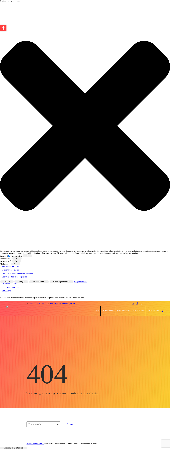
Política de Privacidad (10, 287)
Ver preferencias (39, 281)
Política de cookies (9, 284)
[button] (85, 126)
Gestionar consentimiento (14, 448)
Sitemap (70, 424)
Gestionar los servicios (11, 270)
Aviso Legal (6, 291)
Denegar (21, 281)
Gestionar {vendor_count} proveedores (17, 273)
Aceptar (7, 281)
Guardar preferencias (61, 281)
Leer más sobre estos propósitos (14, 277)
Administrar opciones (10, 266)
